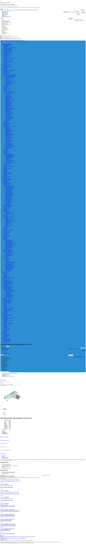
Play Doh (7, 260)
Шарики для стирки (9, 83)
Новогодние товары (5, 338)
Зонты (5, 274)
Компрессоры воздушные (10, 295)
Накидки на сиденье (7, 289)
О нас (6, 536)
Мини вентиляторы (9, 135)
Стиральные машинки (9, 144)
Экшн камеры (6, 68)
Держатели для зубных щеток (10, 76)
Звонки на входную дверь (10, 130)
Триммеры (6, 210)
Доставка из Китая (17, 536)
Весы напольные (6, 178)
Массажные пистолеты (9, 194)
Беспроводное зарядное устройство (9, 47)
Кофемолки (8, 132)
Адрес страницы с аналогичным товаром (6, 384)
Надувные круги (6, 303)
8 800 (66, 11)
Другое (5, 69)
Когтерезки (6, 316)
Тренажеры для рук (9, 197)
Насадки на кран (8, 109)
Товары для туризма (7, 309)
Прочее (7, 248)
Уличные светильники (9, 161)
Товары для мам (6, 251)
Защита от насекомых (7, 90)
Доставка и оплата (10, 536)
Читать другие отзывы (46, 475)
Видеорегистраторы (7, 286)
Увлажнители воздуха (7, 168)
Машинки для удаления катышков (11, 134)
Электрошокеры (6, 330)
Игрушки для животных (8, 315)
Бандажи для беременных (10, 252)
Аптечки (5, 177)
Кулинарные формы (9, 102)
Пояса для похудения (7, 206)
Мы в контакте (2, 453)
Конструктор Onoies (9, 265)
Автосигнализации (9, 292)
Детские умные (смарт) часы (8, 70)
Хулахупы (7, 198)
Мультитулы (6, 327)
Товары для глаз (6, 207)
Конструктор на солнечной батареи (11, 266)
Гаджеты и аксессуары (5, 44)
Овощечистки (8, 111)
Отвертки (7, 136)
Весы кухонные (8, 96)
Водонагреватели (7, 88)
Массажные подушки (9, 195)
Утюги (5, 169)
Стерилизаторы (8, 143)
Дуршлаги (7, 98)
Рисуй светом (8, 270)
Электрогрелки (6, 174)
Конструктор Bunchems (9, 264)
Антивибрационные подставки (11, 75)
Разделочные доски (9, 114)
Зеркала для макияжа (7, 179)
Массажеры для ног (9, 190)
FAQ (14, 536)
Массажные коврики (9, 192)
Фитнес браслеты (7, 72)
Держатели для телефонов (8, 287)
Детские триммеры (9, 254)
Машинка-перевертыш (9, 268)
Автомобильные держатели (8, 45)
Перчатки (5, 152)
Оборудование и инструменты (9, 126)
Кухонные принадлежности (8, 91)
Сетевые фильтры (9, 142)
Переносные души (9, 138)
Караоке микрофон (7, 51)
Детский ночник (8, 263)
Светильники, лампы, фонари (8, 154)
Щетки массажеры (9, 199)
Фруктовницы (8, 119)
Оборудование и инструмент (8, 290)
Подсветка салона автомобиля (9, 297)
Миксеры (7, 107)
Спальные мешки (7, 305)
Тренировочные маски (7, 310)
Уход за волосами (7, 211)
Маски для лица (6, 185)
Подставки (6, 60)
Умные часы (6, 71)
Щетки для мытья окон (7, 173)
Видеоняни (8, 253)
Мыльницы (8, 81)
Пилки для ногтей (9, 222)
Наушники (6, 58)
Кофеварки (7, 101)
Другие (7, 85)
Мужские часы (6, 336)
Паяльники (8, 137)
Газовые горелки (8, 129)
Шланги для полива (7, 172)
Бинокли (5, 325)
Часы (3, 333)
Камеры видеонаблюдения (8, 50)
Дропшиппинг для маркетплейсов (26, 536)
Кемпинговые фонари (9, 156)
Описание (3, 455)
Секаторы (7, 141)
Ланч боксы (6, 122)
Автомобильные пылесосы (8, 282)
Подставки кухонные (9, 112)
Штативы (5, 67)
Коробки (5, 337)
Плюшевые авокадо (9, 246)
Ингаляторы (8, 200)
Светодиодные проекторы (10, 160)
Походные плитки (9, 140)
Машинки (5, 238)
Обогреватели (6, 125)
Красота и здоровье (5, 176)
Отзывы (3, 456)
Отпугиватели (6, 318)
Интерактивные (6, 234)
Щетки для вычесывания (8, 322)
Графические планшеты (8, 49)
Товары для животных (5, 314)
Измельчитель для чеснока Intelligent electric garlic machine (9, 493)
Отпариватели (6, 151)
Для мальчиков (6, 233)
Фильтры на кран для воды (10, 118)
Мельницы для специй (9, 106)
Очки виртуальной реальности (9, 59)
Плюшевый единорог (9, 247)
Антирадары (6, 285)
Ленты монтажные (9, 133)
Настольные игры (7, 239)
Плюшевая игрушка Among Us (11, 245)
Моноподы (6, 57)
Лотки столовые (8, 105)
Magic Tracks (8, 259)
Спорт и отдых (4, 299)
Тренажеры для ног (9, 196)
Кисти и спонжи (6, 182)
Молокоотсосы (8, 255)
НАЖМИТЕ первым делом (17, 38)
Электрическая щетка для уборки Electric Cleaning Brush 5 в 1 (9, 511)
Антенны (5, 46)
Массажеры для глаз (9, 188)
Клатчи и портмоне (7, 278)
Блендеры (7, 94)
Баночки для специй (9, 93)
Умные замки (8, 146)
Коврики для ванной (9, 79)
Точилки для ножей (9, 117)
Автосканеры (8, 293)
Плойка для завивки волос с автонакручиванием (7, 525)
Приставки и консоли (7, 249)
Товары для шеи (6, 209)
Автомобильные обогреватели (10, 291)
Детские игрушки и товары (6, 229)
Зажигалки (6, 89)
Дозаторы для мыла (9, 78)
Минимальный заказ (5, 457)
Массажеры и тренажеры (8, 186)
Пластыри (7, 223)
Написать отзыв (2, 475)
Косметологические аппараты (10, 187)
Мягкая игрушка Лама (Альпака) (11, 242)
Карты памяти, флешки (7, 52)
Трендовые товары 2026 (5, 43)
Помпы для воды (8, 113)
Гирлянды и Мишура (7, 339)
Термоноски (6, 307)
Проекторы (6, 62)
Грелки (7, 217)
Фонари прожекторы (9, 162)
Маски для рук (8, 220)
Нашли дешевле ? (5, 433)
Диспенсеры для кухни (9, 97)
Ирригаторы (6, 181)
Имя (1, 381)
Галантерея (4, 272)
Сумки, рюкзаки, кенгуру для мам (9, 277)
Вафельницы (8, 95)
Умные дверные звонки (8, 66)
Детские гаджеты (7, 232)
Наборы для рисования (9, 269)
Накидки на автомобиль (8, 288)
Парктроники (8, 296)
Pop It (5, 230)
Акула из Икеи (8, 241)
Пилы (7, 139)
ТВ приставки (6, 65)
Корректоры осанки (7, 183)
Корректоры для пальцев (10, 218)
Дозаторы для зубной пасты (10, 77)
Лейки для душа (8, 80)
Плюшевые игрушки (7, 240)
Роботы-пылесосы (7, 153)
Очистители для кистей (8, 205)
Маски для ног (8, 219)
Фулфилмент (33, 536)
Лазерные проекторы (7, 341)
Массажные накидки (9, 193)
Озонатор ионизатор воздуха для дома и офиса (7, 506)
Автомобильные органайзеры (8, 281)
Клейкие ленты (8, 131)
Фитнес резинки (6, 312)
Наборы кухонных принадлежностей (11, 108)
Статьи (4, 536)
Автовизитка (6, 280)
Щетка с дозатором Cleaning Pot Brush (6, 487)
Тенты (5, 306)
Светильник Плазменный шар (5, 530)
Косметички (6, 184)
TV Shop (3, 271)
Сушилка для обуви (7, 165)
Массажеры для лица (9, 189)
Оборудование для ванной (10, 82)
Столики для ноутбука (7, 64)
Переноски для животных (8, 320)
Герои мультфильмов (7, 231)
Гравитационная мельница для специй (6, 500)
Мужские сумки (6, 275)
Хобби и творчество (7, 257)
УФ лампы (7, 225)
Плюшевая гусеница (9, 244)
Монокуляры (6, 326)
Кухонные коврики (9, 103)
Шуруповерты (8, 148)
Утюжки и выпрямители (10, 213)
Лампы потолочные (9, 157)
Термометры (8, 203)
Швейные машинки (9, 147)
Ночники (7, 158)
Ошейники (6, 319)
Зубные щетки (6, 180)
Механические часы (7, 335)
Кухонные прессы (9, 104)
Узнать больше (2, 484)
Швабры (5, 171)
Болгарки (7, 127)
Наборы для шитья (7, 124)
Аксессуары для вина (9, 92)
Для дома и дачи (4, 73)
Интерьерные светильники (10, 155)
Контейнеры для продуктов (10, 100)
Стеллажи (5, 164)
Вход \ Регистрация (3, 539)
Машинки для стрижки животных (9, 317)
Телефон (1, 382)
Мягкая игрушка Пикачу (10, 243)
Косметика (6, 228)
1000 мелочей (4, 332)
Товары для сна (6, 208)
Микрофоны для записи (8, 54)
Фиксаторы (6, 311)
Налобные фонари (7, 328)
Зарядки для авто (8, 294)
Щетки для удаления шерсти (8, 323)
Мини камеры (6, 55)
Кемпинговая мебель (7, 300)
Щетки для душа (8, 84)
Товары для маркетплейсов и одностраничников (9, 373)
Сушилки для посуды (9, 116)
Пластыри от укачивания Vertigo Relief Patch (7, 516)
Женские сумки (6, 273)
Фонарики (7, 163)
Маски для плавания (7, 302)
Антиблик (5, 284)
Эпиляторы (6, 227)
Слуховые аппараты (9, 202)
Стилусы (5, 63)
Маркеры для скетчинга (9, 267)
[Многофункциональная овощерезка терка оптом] (12, 406)
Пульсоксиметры (8, 201)
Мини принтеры (6, 56)
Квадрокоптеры (6, 235)
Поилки (5, 321)
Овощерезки (8, 110)
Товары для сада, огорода (8, 167)
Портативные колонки (7, 61)
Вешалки (5, 87)
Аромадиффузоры (7, 86)
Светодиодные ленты (9, 159)
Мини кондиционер (7, 123)
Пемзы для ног (8, 221)
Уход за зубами (6, 215)
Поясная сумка (6, 276)
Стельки (7, 224)
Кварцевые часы (6, 334)
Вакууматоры (8, 128)
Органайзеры (6, 150)
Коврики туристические (8, 301)
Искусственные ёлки (7, 340)
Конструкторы (6, 236)
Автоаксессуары (4, 279)
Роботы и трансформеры (8, 250)
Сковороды (8, 115)
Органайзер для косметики (8, 204)
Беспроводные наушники (8, 48)
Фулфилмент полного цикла (4, 440)
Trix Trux (7, 261)
